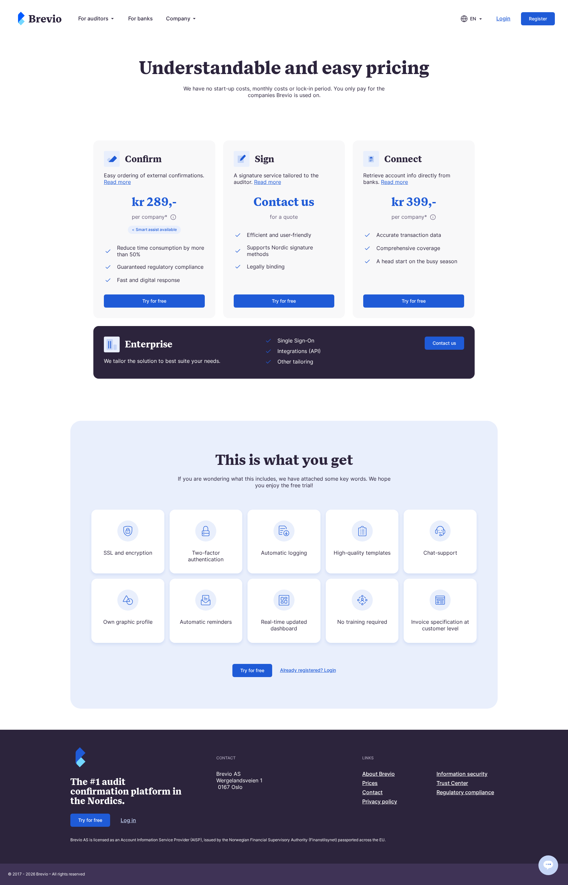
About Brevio (378, 774)
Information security (462, 774)
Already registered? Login (308, 670)
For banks (140, 18)
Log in (128, 820)
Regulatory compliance (465, 792)
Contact (372, 792)
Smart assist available (156, 229)
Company (178, 18)
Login (503, 18)
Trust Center (452, 783)
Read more (117, 182)
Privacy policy (379, 801)
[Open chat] (548, 865)
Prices (370, 783)
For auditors (93, 18)
